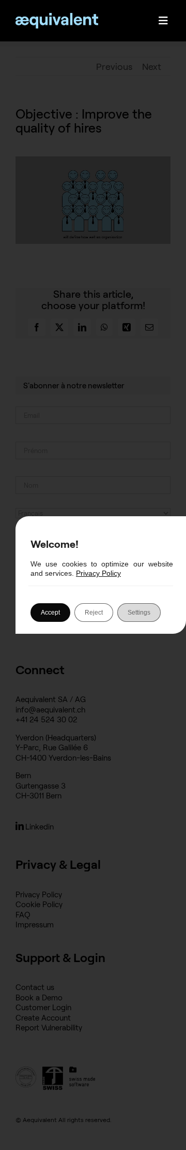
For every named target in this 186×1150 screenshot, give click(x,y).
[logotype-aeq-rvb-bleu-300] (57, 17)
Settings (139, 612)
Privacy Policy (98, 573)
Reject (94, 612)
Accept (50, 612)
